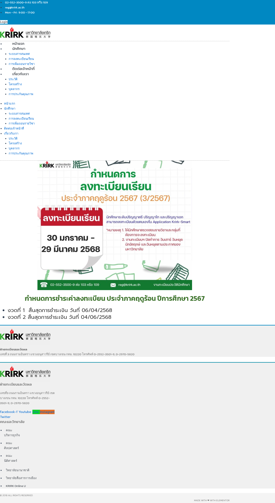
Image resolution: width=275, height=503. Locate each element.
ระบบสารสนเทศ (19, 53)
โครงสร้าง (15, 84)
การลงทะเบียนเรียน (21, 58)
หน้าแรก (9, 103)
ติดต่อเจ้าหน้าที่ (14, 128)
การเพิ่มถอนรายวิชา (22, 123)
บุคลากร (14, 89)
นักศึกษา (18, 48)
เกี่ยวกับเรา (20, 74)
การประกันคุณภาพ (21, 94)
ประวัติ (13, 79)
